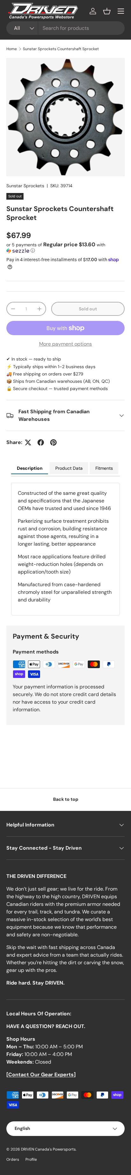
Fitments (104, 468)
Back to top (65, 799)
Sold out (88, 309)
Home (11, 48)
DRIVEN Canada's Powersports (48, 1149)
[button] (107, 11)
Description (30, 468)
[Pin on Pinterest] (53, 442)
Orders (12, 1159)
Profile (31, 1159)
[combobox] (65, 28)
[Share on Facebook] (40, 442)
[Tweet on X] (28, 442)
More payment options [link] (65, 344)
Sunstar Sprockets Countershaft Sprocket (61, 48)
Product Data (69, 468)
